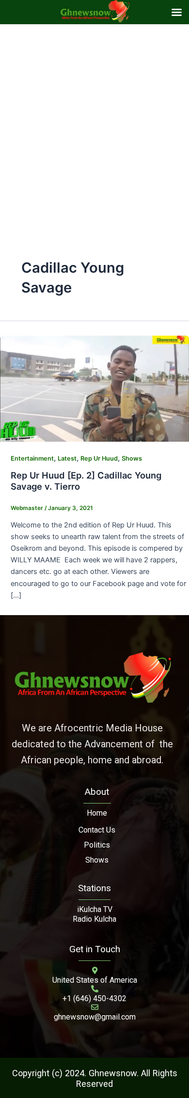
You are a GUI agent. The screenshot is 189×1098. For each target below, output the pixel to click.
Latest (67, 458)
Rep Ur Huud (99, 458)
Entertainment (32, 458)
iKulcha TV (94, 909)
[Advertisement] (94, 123)
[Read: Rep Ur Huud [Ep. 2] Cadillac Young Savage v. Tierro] (94, 388)
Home (97, 813)
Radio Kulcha (94, 919)
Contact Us (97, 830)
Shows (132, 458)
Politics (97, 845)
